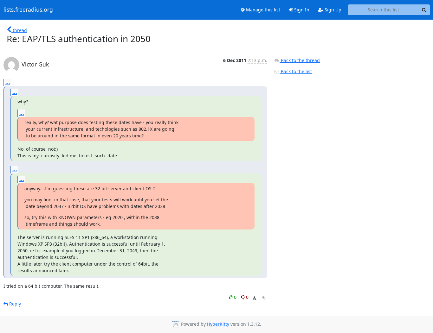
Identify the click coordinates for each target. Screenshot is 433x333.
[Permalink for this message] (263, 297)
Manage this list (262, 10)
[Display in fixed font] (254, 298)
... (7, 82)
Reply (14, 304)
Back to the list (296, 71)
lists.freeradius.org (28, 10)
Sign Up (332, 10)
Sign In (301, 10)
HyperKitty (218, 324)
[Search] (424, 9)
